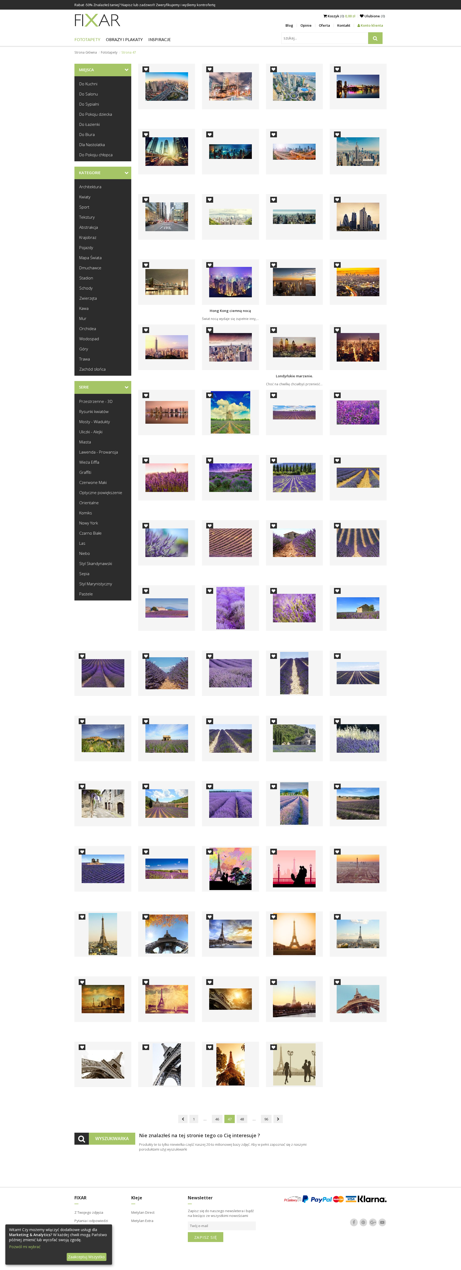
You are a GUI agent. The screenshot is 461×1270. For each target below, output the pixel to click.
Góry (83, 348)
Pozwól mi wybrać (25, 1246)
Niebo (84, 553)
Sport (84, 207)
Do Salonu (88, 94)
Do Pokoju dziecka (95, 114)
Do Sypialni (89, 104)
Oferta (324, 25)
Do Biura (87, 134)
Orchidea (87, 328)
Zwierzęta (88, 298)
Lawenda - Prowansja (98, 452)
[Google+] (373, 1222)
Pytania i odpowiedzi (91, 1220)
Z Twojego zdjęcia (88, 1212)
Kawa (84, 308)
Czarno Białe (90, 533)
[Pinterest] (363, 1222)
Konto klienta (371, 25)
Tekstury (87, 217)
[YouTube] (382, 1222)
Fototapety (87, 39)
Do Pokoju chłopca (96, 154)
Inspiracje (159, 39)
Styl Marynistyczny (95, 583)
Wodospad (89, 338)
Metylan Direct (142, 1212)
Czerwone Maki (93, 482)
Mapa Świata (90, 257)
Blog (289, 25)
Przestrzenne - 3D (96, 401)
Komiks (85, 512)
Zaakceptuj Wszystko (86, 1256)
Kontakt (343, 25)
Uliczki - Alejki (90, 431)
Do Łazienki (89, 124)
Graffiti (85, 472)
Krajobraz (87, 237)
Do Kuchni (88, 83)
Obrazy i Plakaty (124, 39)
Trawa (84, 359)
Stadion (86, 278)
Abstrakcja (88, 227)
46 (217, 1119)
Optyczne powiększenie (100, 492)
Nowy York (88, 523)
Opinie (306, 25)
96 (266, 1119)
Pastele (86, 593)
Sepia (84, 573)
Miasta (85, 441)
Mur (82, 318)
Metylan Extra (142, 1220)
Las (82, 543)
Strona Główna (85, 52)
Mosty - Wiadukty (94, 421)
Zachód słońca (92, 369)
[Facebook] (354, 1222)
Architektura (90, 186)
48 (242, 1119)
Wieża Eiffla (89, 462)
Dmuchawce (90, 267)
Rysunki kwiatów (94, 411)
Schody (86, 288)
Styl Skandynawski (95, 563)
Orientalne (89, 502)
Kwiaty (84, 196)
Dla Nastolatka (92, 144)
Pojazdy (86, 247)
